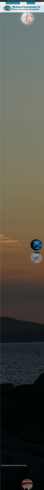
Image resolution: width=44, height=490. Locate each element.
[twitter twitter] (38, 3)
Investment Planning (36, 242)
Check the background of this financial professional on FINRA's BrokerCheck (21, 0)
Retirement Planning (36, 255)
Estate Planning (27, 481)
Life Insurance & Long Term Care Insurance (27, 16)
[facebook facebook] (40, 3)
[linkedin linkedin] (36, 3)
